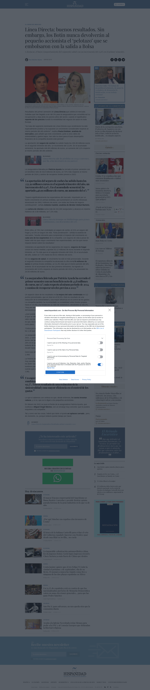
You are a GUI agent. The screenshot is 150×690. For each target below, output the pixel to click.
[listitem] (75, 338)
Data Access (75, 379)
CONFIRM (60, 372)
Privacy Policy (86, 379)
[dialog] (75, 345)
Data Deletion (63, 379)
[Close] (110, 311)
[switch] (100, 342)
